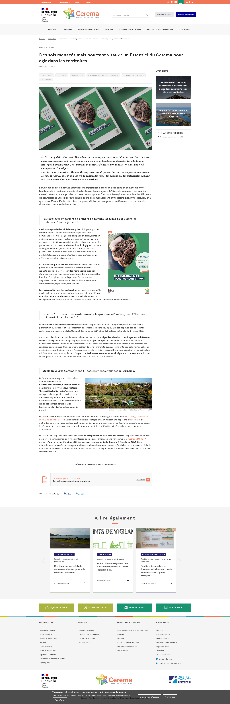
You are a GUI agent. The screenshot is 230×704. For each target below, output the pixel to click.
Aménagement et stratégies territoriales (132, 630)
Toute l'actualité (46, 634)
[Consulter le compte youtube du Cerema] (175, 2)
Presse (88, 2)
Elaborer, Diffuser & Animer (89, 634)
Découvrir (141, 480)
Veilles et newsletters (48, 650)
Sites (77, 2)
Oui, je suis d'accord (149, 696)
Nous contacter (164, 14)
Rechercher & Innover (87, 638)
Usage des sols (46, 75)
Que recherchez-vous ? (121, 15)
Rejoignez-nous (58, 607)
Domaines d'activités (88, 29)
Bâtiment (120, 634)
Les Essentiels (46, 79)
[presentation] (43, 562)
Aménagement (77, 75)
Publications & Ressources (160, 29)
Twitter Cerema (165, 654)
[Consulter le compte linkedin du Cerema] (168, 2)
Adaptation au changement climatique (103, 75)
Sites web (160, 650)
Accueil (42, 38)
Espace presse (45, 662)
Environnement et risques (127, 646)
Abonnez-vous (137, 607)
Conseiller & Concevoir (87, 630)
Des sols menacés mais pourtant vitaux (71, 481)
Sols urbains (61, 75)
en (192, 2)
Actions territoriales (130, 29)
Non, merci (170, 696)
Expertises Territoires (48, 654)
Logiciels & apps (162, 646)
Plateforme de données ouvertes (52, 658)
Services (109, 29)
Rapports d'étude (163, 634)
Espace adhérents (186, 14)
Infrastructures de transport (128, 642)
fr (187, 2)
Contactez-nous (98, 607)
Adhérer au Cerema (47, 630)
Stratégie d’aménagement (134, 75)
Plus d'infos (59, 699)
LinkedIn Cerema (165, 659)
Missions (68, 29)
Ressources (63, 2)
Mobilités (120, 638)
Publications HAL (162, 638)
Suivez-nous (176, 607)
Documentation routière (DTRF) (168, 642)
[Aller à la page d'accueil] (79, 11)
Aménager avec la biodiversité (171, 137)
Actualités (184, 29)
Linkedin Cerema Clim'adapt (170, 663)
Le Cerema (53, 29)
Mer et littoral (122, 650)
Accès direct (46, 2)
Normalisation (84, 642)
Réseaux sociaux (46, 646)
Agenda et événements (48, 638)
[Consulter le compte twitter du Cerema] (172, 2)
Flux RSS (43, 642)
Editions (159, 630)
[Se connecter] (181, 2)
